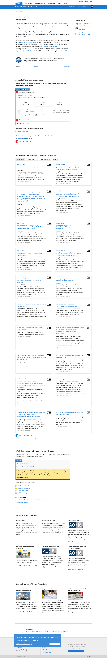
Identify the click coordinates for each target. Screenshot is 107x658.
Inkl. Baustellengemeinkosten (61, 110)
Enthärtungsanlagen (23, 131)
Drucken (37, 66)
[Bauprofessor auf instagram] (24, 650)
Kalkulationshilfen (40, 3)
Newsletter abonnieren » (76, 651)
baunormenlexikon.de (54, 438)
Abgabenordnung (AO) (32, 631)
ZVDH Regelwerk (45, 159)
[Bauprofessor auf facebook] (21, 650)
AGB (43, 651)
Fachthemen (51, 3)
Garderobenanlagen (23, 490)
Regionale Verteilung (29, 115)
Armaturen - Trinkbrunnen (24, 96)
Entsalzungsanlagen (27, 466)
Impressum (44, 647)
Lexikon (19, 3)
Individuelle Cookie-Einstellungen (24, 644)
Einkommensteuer (57, 631)
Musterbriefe (28, 3)
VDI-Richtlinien (32, 159)
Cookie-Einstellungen (46, 652)
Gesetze (55, 159)
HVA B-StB (65, 631)
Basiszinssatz (42, 631)
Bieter (49, 631)
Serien (65, 3)
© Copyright (67, 66)
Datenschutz (44, 649)
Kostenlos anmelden (83, 1)
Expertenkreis (19, 647)
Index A (21, 11)
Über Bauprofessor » (28, 62)
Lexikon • (18, 11)
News (59, 3)
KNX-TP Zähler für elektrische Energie (27, 486)
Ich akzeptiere (54, 644)
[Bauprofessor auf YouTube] (26, 650)
